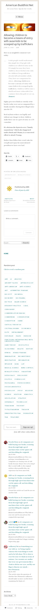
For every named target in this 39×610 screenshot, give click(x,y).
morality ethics (24, 175)
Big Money (9, 298)
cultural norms (12, 328)
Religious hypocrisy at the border (9, 200)
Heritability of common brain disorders (29, 200)
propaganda (10, 383)
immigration (10, 356)
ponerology (20, 379)
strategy (22, 398)
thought (20, 405)
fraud (18, 336)
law (22, 364)
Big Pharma (20, 298)
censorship (10, 309)
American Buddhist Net (19, 5)
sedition (17, 394)
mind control (27, 368)
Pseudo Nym (13, 442)
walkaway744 (13, 546)
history (29, 349)
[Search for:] (13, 243)
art (6, 290)
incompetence (24, 356)
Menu (20, 17)
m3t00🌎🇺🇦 (13, 522)
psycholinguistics (13, 387)
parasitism (26, 371)
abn (6, 279)
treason (25, 409)
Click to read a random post (14, 269)
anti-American (11, 286)
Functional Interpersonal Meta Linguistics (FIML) (19, 340)
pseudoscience (23, 383)
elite (7, 332)
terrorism (9, 405)
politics (8, 178)
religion (29, 390)
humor (8, 352)
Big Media (19, 294)
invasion (8, 364)
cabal (25, 305)
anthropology (10, 175)
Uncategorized (19, 171)
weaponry (15, 417)
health (20, 349)
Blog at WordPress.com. (19, 605)
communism (10, 317)
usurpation (28, 413)
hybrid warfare (19, 352)
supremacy (9, 402)
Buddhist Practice (13, 305)
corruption (10, 321)
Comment (29, 232)
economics (26, 328)
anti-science (25, 286)
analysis (18, 279)
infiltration (10, 360)
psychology (10, 390)
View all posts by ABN (22, 190)
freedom (27, 336)
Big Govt (8, 294)
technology (21, 402)
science (8, 394)
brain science (20, 302)
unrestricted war (13, 413)
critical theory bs (13, 324)
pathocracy (10, 375)
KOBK (17, 364)
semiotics (28, 394)
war (6, 417)
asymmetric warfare (19, 290)
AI (11, 279)
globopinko (10, 349)
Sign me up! (28, 427)
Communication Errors (15, 313)
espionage (9, 336)
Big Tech (8, 302)
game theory (10, 345)
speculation (10, 398)
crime (20, 321)
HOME (6, 254)
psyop (20, 390)
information (23, 360)
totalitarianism (12, 409)
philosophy (22, 375)
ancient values (11, 283)
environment (17, 332)
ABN (17, 47)
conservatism (23, 317)
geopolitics (23, 345)
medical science (12, 368)
